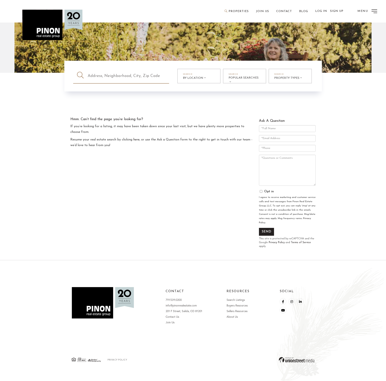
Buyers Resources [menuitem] (237, 305)
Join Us (170, 322)
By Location (193, 78)
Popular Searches (244, 77)
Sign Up (336, 11)
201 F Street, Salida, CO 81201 (184, 311)
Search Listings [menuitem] (236, 300)
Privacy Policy (277, 242)
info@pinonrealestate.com (181, 305)
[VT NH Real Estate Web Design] (296, 360)
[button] (80, 76)
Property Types (286, 78)
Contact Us (172, 317)
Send (266, 231)
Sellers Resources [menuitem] (237, 311)
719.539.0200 (174, 300)
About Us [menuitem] (232, 317)
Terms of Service (301, 242)
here (136, 139)
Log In (321, 11)
